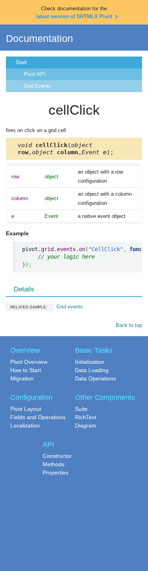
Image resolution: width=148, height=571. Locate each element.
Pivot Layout (25, 409)
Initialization (89, 362)
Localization (25, 425)
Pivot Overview (28, 362)
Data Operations (95, 378)
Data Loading (92, 370)
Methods (53, 464)
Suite (81, 409)
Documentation (39, 38)
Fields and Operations (38, 417)
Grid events (46, 307)
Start (21, 62)
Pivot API (34, 74)
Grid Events (37, 86)
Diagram (85, 425)
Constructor (57, 456)
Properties (55, 472)
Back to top (129, 325)
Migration (22, 378)
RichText (85, 417)
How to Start (25, 370)
